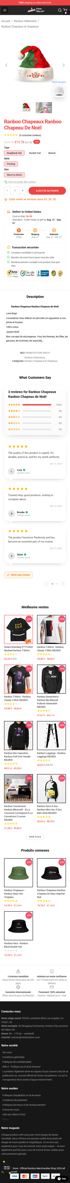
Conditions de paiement (14, 1100)
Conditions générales (13, 1057)
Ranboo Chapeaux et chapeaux (20, 26)
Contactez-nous (10, 1109)
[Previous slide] (6, 65)
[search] (60, 10)
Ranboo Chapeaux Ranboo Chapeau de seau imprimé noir (51, 893)
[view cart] (65, 10)
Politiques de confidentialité (16, 1062)
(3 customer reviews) (30, 135)
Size (6, 169)
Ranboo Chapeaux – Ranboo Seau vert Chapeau (15, 893)
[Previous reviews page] (46, 584)
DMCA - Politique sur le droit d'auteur (21, 1066)
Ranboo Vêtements (25, 21)
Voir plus (35, 837)
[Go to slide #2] (44, 107)
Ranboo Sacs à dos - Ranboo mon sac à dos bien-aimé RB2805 (49, 809)
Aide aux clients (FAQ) (13, 1114)
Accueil (5, 21)
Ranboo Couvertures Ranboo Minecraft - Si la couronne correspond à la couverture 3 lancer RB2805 (18, 813)
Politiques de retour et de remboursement (24, 1105)
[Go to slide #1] (26, 107)
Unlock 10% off (7, 1168)
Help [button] (64, 1179)
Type (6, 147)
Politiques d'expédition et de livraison (21, 1095)
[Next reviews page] (63, 584)
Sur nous (7, 1052)
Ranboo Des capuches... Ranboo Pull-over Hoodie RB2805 (17, 756)
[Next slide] (63, 65)
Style (7, 158)
